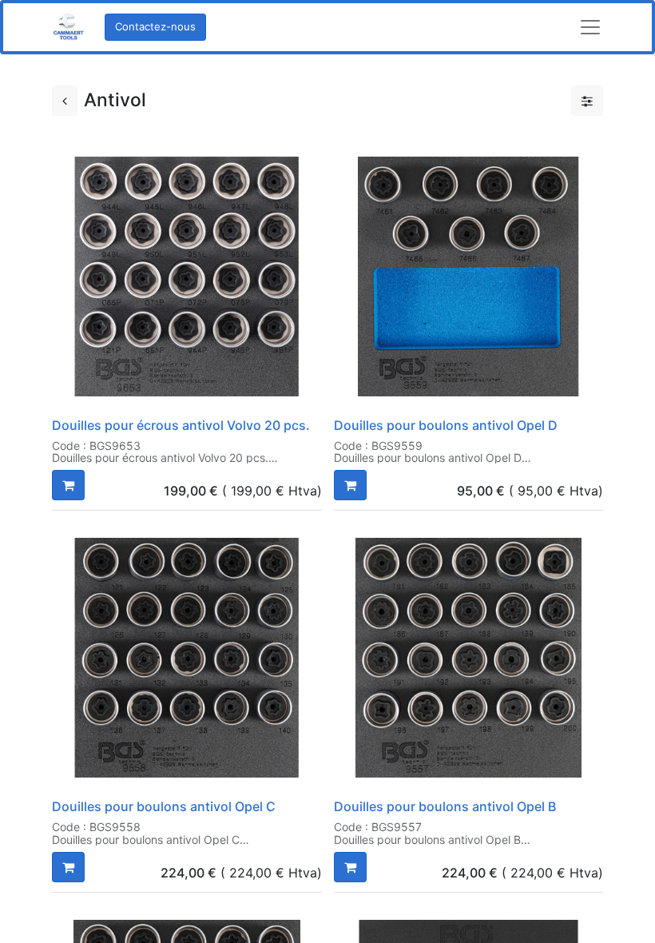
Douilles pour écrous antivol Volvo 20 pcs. (181, 425)
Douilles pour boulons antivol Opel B (445, 806)
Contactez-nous (155, 26)
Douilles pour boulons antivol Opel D (446, 425)
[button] (68, 485)
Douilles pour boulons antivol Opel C (164, 806)
